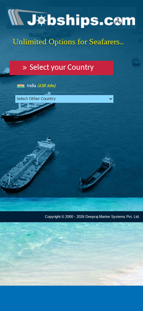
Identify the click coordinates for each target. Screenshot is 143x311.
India (41, 85)
